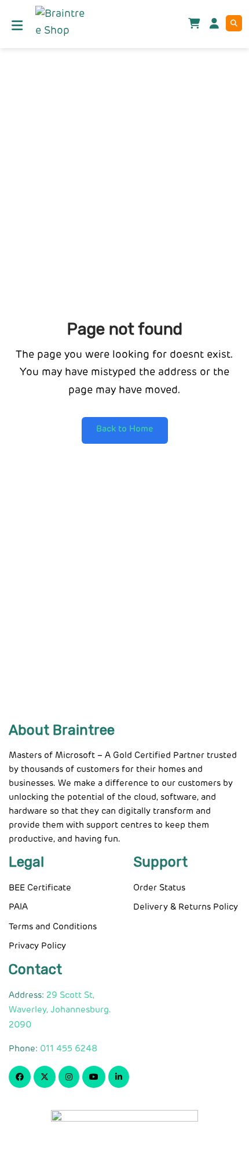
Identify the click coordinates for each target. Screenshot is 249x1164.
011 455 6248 (68, 1048)
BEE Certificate (40, 887)
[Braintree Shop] (60, 22)
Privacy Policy (37, 946)
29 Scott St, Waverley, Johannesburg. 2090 (60, 1010)
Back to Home (124, 429)
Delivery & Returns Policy (185, 907)
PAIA (18, 907)
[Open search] (234, 23)
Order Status (159, 887)
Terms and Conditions (53, 926)
